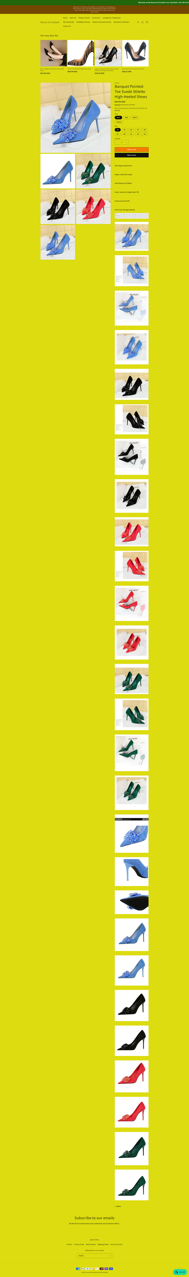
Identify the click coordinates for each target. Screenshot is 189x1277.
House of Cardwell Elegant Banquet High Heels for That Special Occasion (107, 69)
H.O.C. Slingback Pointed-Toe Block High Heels (52, 69)
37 (138, 130)
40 (125, 134)
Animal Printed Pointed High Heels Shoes (79, 69)
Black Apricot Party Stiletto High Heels (133, 69)
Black (135, 117)
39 (118, 134)
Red (126, 117)
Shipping (117, 104)
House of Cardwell (91, 1272)
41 (131, 134)
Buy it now (131, 155)
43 (145, 134)
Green (119, 122)
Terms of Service (116, 1244)
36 (131, 130)
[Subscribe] (110, 1255)
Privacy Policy (79, 1244)
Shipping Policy (103, 1244)
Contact (69, 1244)
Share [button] (119, 1206)
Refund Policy (91, 1244)
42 (138, 134)
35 (124, 130)
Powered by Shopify (102, 1272)
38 (145, 130)
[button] (138, 22)
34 (118, 130)
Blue (118, 117)
